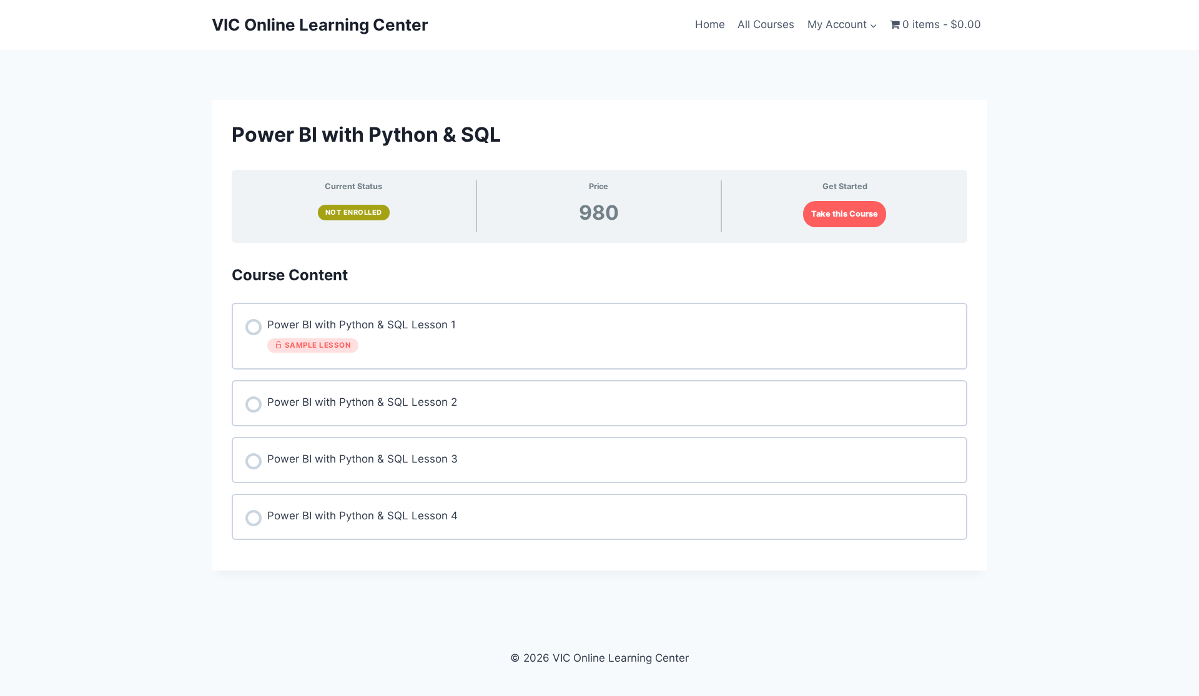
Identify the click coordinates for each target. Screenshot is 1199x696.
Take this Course (844, 213)
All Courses (766, 24)
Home (710, 24)
